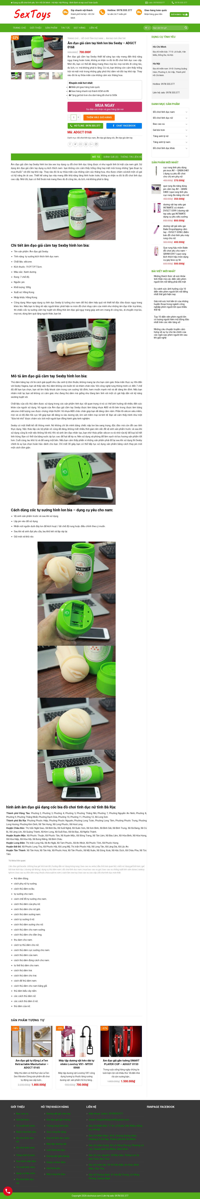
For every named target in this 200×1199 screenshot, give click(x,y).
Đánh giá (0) (111, 156)
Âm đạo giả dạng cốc (106, 138)
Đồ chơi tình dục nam (164, 112)
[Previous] (16, 52)
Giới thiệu (36, 27)
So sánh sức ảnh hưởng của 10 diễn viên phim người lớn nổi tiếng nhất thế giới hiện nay (171, 292)
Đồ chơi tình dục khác (164, 148)
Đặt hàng (79, 27)
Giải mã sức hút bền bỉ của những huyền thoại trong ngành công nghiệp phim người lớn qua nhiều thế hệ (171, 305)
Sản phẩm (51, 27)
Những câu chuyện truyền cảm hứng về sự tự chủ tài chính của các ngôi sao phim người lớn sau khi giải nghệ (170, 333)
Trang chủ (19, 27)
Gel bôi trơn (159, 130)
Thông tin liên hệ (131, 156)
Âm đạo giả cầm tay (116, 38)
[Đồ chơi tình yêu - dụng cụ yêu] (34, 14)
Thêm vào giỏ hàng (99, 117)
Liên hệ (93, 27)
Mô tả (96, 156)
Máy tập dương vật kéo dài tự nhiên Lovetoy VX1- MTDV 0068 (76, 1064)
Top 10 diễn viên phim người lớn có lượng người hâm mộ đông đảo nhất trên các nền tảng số (171, 320)
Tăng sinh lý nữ (160, 136)
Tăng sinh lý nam (161, 142)
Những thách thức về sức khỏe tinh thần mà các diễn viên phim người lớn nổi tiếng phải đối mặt (170, 279)
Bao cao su (159, 124)
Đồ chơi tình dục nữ (163, 117)
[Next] (58, 52)
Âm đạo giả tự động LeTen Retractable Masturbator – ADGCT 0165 (31, 1064)
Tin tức (65, 27)
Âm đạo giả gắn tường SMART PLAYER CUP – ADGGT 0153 (121, 1062)
